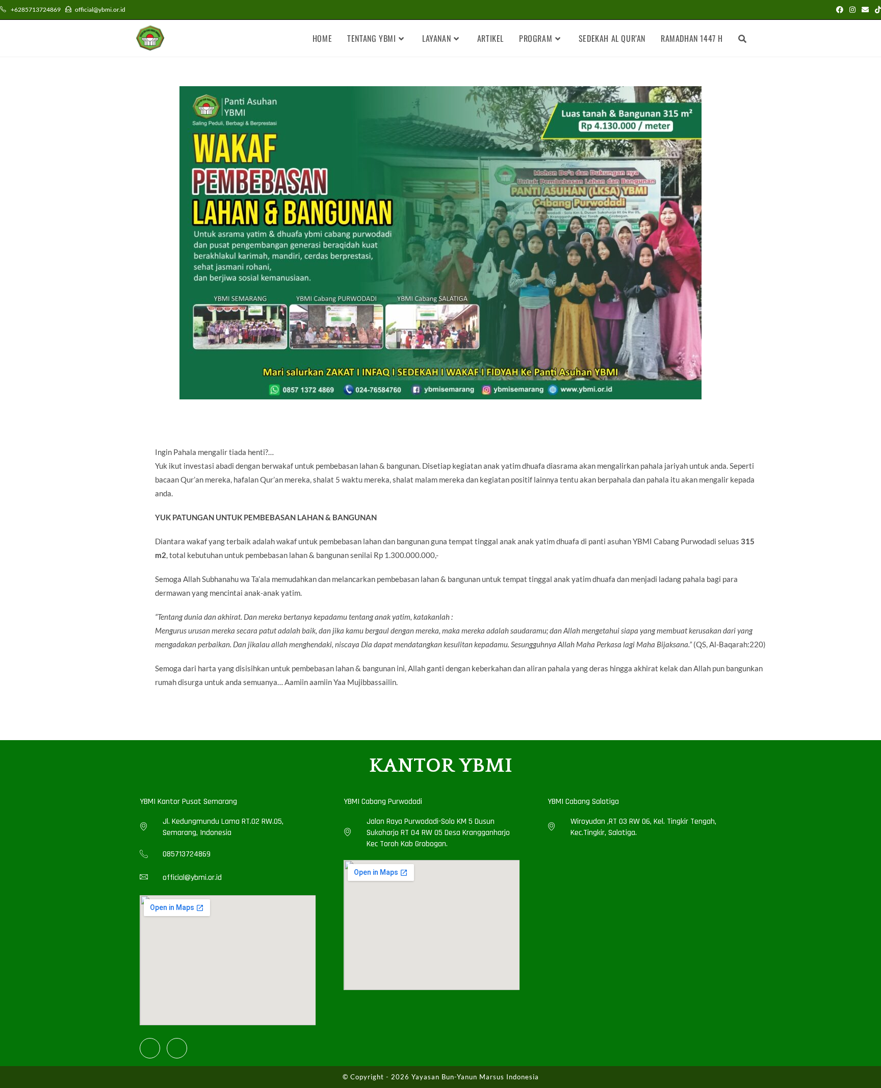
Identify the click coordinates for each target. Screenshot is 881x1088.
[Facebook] (150, 1048)
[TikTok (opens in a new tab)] (876, 10)
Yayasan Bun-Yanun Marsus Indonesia (475, 1077)
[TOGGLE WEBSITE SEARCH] (742, 38)
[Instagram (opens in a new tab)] (852, 10)
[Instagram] (177, 1048)
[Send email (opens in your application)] (865, 10)
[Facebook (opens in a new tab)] (839, 10)
